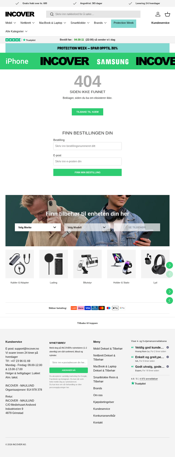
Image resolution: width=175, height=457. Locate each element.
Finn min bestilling (87, 172)
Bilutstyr (87, 282)
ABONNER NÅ (69, 370)
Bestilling (59, 140)
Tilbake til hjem (87, 111)
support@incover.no (27, 348)
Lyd (155, 282)
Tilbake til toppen (87, 323)
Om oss (98, 395)
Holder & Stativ (121, 282)
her (67, 387)
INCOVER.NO (19, 444)
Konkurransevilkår (104, 415)
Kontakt (98, 422)
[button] (167, 14)
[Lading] (53, 264)
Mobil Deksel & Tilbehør (108, 348)
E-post (57, 155)
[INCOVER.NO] (20, 14)
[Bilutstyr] (87, 264)
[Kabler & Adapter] (20, 264)
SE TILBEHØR (137, 227)
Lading (53, 282)
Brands (97, 388)
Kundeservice (160, 22)
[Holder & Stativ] (121, 264)
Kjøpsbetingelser (103, 402)
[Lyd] (155, 264)
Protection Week (124, 22)
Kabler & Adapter (20, 282)
